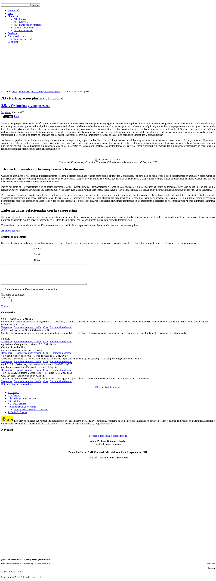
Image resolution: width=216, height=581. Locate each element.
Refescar (5, 297)
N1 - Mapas (20, 19)
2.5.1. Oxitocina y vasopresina (25, 106)
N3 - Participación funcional (28, 24)
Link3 (20, 571)
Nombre (38, 248)
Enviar (4, 306)
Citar (45, 327)
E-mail (37, 254)
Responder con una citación (27, 327)
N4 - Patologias (15, 401)
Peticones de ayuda (23, 39)
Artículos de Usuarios (18, 36)
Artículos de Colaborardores (22, 406)
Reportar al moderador (61, 327)
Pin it (16, 116)
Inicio (10, 13)
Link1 (4, 571)
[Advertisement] (96, 68)
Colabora (12, 33)
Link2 (12, 571)
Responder (6, 327)
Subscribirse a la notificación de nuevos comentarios (31, 289)
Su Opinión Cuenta (17, 412)
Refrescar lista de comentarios (16, 384)
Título (37, 260)
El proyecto (13, 16)
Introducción (14, 10)
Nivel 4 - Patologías (24, 27)
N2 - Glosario (21, 22)
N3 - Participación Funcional (22, 398)
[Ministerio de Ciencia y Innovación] (7, 420)
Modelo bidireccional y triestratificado (108, 435)
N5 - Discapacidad (23, 30)
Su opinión (13, 41)
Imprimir (6, 112)
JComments (101, 387)
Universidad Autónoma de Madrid (31, 409)
